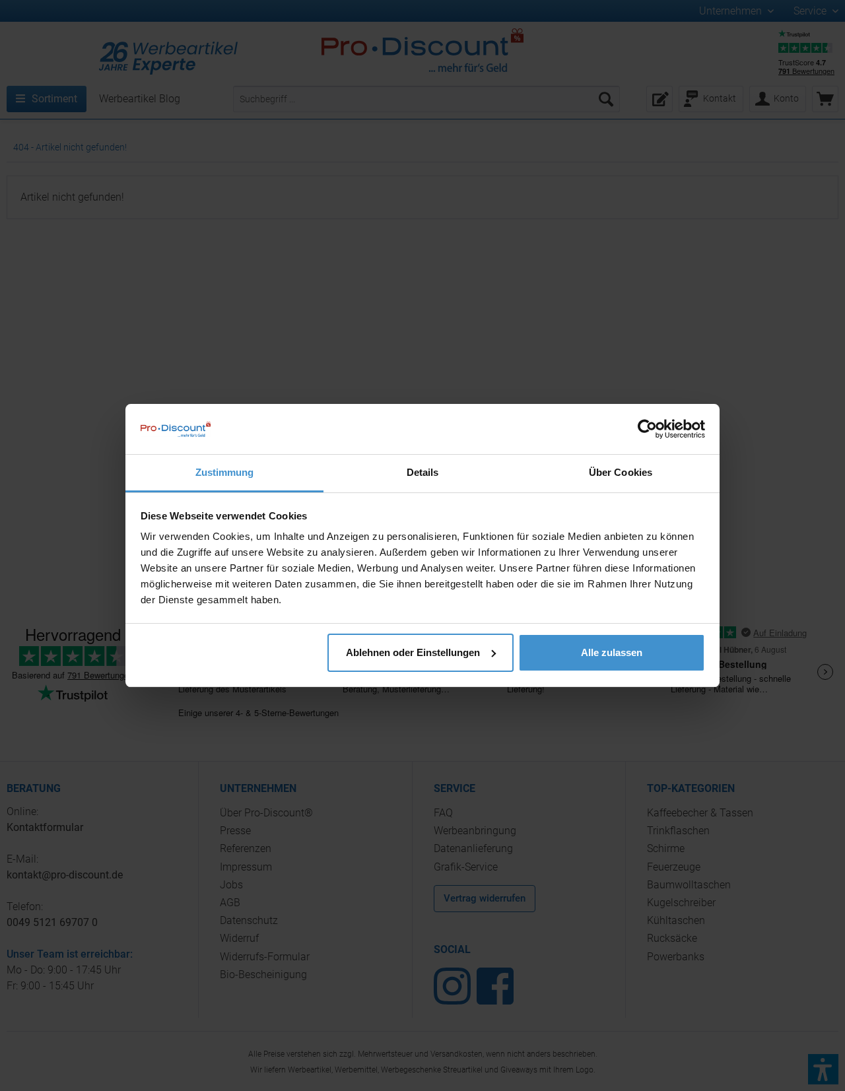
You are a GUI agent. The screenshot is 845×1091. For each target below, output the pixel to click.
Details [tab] (423, 472)
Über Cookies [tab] (620, 472)
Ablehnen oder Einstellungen (413, 652)
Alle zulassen (611, 652)
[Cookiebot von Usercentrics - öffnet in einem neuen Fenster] (647, 429)
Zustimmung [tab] (224, 472)
